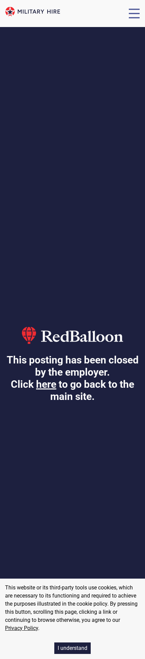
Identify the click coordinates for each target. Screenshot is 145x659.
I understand (72, 648)
